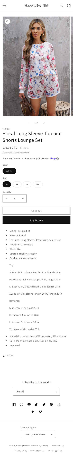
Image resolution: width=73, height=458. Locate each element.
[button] (4, 5)
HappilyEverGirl (23, 445)
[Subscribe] (56, 392)
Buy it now (36, 220)
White (11, 171)
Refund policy (58, 445)
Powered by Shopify (39, 445)
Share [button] (9, 355)
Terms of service (37, 451)
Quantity (7, 191)
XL (39, 185)
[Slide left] (29, 122)
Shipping (6, 152)
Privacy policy (20, 451)
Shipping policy (55, 451)
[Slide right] (44, 122)
